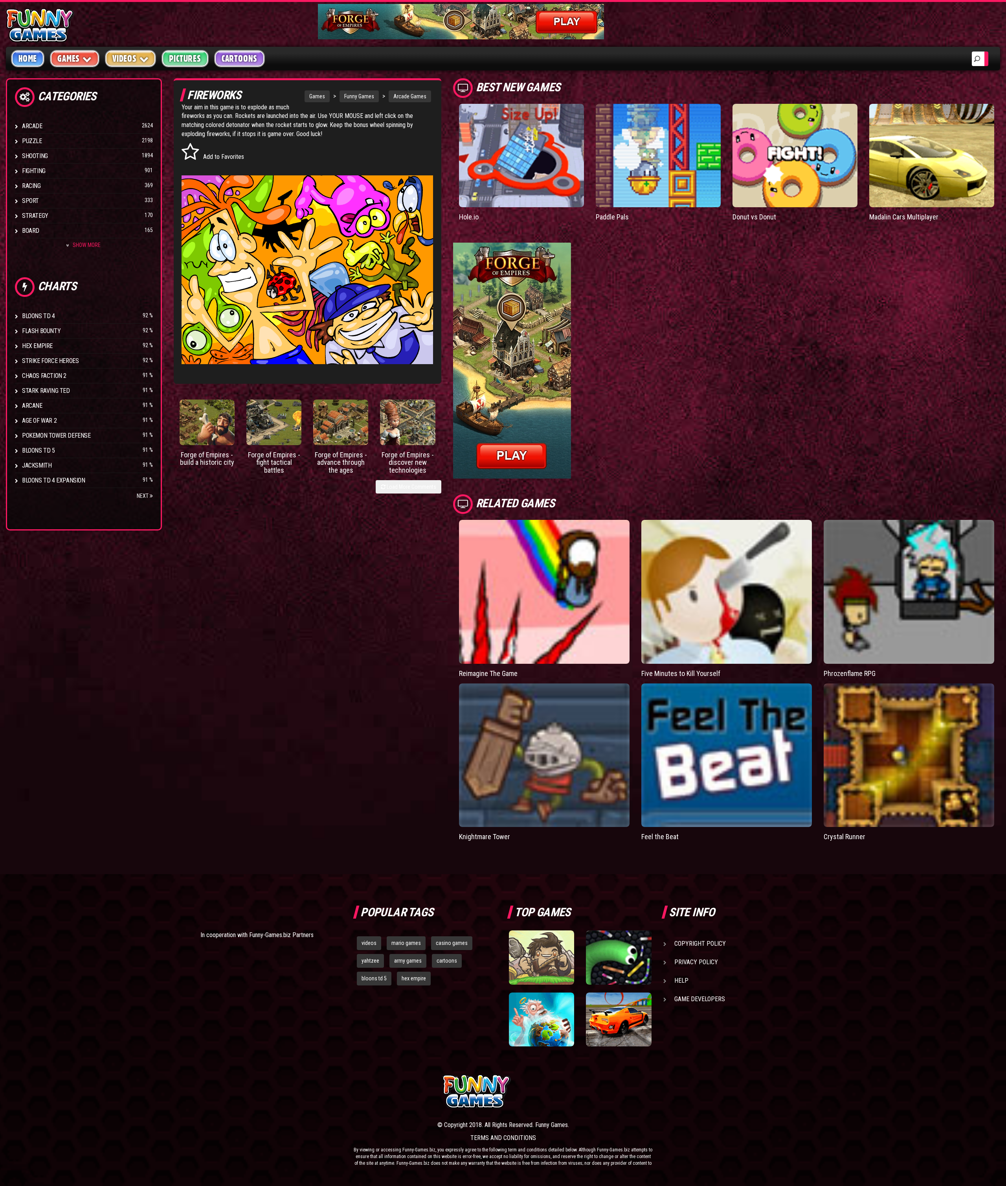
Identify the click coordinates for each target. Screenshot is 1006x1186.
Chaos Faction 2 (44, 375)
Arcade (32, 126)
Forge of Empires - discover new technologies (408, 463)
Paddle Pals (612, 217)
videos (369, 943)
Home (27, 58)
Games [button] (68, 58)
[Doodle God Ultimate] (541, 1020)
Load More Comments (411, 487)
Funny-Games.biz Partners (281, 935)
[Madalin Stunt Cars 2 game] (618, 1020)
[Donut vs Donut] (794, 155)
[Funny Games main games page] (624, 1091)
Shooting (35, 156)
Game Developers (699, 999)
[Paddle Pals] (658, 155)
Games (317, 96)
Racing (31, 186)
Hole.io (469, 217)
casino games (452, 943)
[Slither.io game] (618, 957)
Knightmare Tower (484, 836)
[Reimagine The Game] (544, 592)
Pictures (185, 58)
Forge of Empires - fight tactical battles (274, 463)
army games (408, 961)
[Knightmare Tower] (544, 755)
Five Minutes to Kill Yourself (680, 673)
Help (681, 980)
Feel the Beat (660, 836)
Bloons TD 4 (38, 316)
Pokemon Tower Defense (56, 435)
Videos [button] (124, 58)
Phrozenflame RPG (850, 673)
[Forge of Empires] (207, 422)
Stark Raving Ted (46, 390)
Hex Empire (37, 346)
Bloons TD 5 (38, 450)
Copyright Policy (700, 943)
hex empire (414, 978)
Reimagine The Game (488, 673)
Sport (30, 200)
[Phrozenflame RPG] (909, 592)
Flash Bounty (41, 331)
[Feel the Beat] (726, 755)
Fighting (34, 171)
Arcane (32, 405)
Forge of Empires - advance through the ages (341, 463)
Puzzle (32, 141)
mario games (406, 943)
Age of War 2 (39, 420)
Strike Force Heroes (50, 361)
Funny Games (359, 96)
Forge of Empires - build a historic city (207, 459)
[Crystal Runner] (909, 755)
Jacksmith (36, 465)
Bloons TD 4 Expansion (53, 480)
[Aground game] (541, 957)
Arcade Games (409, 96)
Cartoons (239, 58)
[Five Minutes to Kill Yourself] (726, 592)
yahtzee (370, 961)
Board (30, 230)
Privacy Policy (696, 962)
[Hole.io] (521, 155)
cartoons (447, 961)
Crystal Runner (844, 836)
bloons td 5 (374, 978)
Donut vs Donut (754, 217)
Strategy (35, 215)
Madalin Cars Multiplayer (903, 217)
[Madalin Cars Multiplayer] (931, 155)
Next (143, 496)
